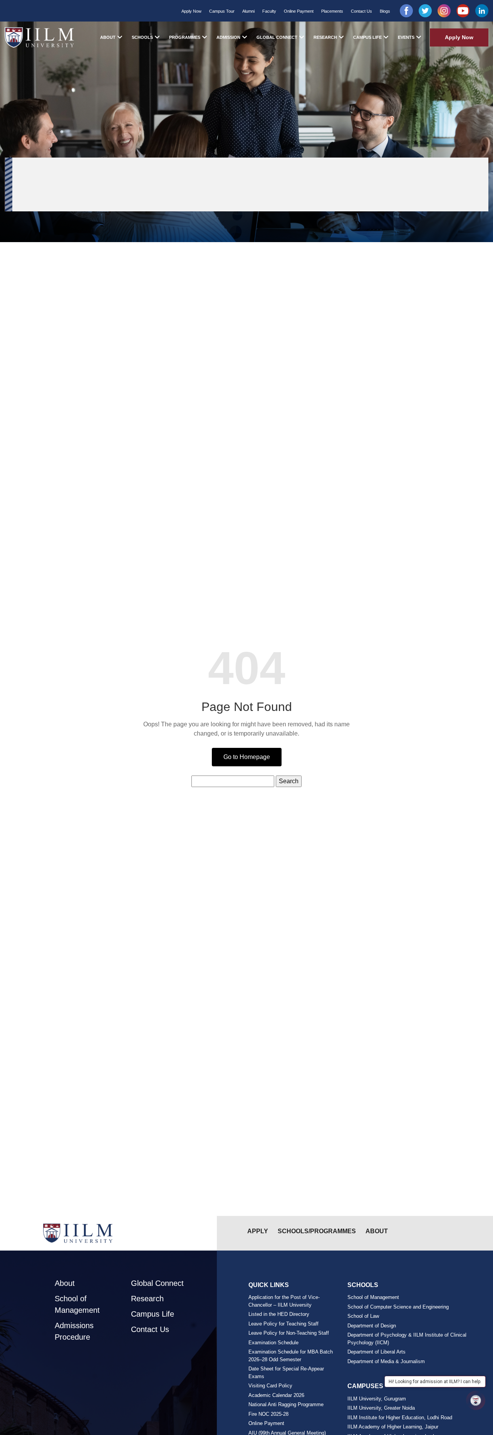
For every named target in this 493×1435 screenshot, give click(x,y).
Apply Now (191, 11)
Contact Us (361, 11)
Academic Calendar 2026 (276, 1395)
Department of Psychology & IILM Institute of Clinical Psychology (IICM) (406, 1338)
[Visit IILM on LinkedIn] (481, 10)
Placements (332, 11)
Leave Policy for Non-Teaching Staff (288, 1333)
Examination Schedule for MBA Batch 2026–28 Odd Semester (290, 1355)
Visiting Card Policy (270, 1385)
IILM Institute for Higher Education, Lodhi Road (399, 1417)
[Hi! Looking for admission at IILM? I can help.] (475, 1400)
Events (406, 37)
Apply (257, 1231)
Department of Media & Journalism (386, 1361)
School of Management (77, 1304)
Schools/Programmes (317, 1231)
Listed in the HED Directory (278, 1314)
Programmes (184, 37)
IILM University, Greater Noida (381, 1408)
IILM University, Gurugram (376, 1399)
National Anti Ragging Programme (286, 1404)
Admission (228, 37)
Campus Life (367, 37)
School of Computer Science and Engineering (398, 1307)
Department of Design (371, 1326)
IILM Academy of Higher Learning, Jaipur (392, 1427)
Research (325, 37)
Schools (142, 37)
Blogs (385, 11)
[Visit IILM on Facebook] (406, 10)
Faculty (269, 11)
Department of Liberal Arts (376, 1352)
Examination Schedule (273, 1342)
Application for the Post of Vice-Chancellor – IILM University (284, 1301)
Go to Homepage (246, 757)
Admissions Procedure (74, 1331)
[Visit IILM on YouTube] (463, 10)
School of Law (363, 1316)
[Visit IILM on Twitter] (425, 10)
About (108, 37)
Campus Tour (222, 11)
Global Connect (277, 37)
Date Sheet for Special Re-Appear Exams (286, 1372)
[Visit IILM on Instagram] (444, 10)
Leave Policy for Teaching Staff (283, 1324)
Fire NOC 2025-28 (268, 1414)
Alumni (248, 11)
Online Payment (299, 11)
